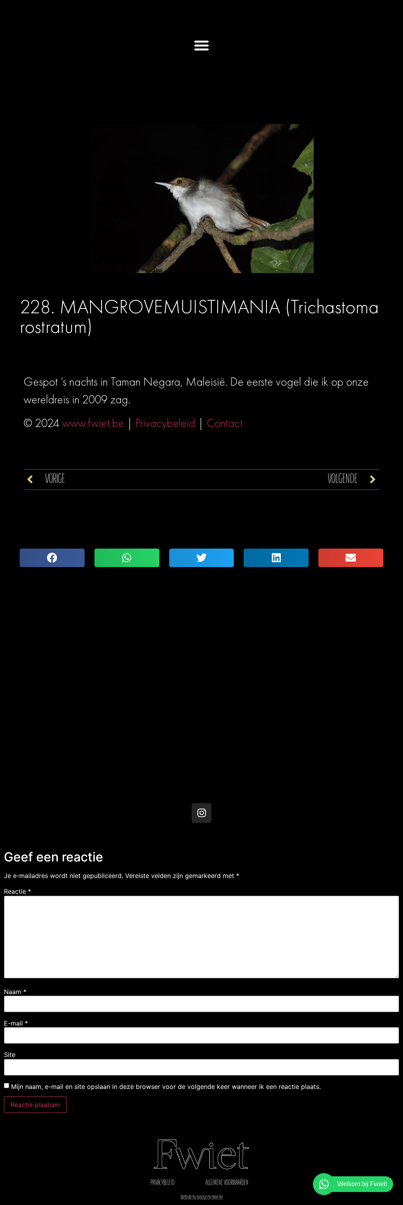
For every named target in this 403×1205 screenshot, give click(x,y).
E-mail (16, 1023)
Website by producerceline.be (202, 1198)
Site (9, 1055)
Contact (225, 423)
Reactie (17, 891)
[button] (201, 45)
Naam (15, 992)
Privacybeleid (165, 423)
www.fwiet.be (93, 423)
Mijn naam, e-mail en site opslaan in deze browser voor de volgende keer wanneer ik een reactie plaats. (166, 1086)
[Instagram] (201, 813)
